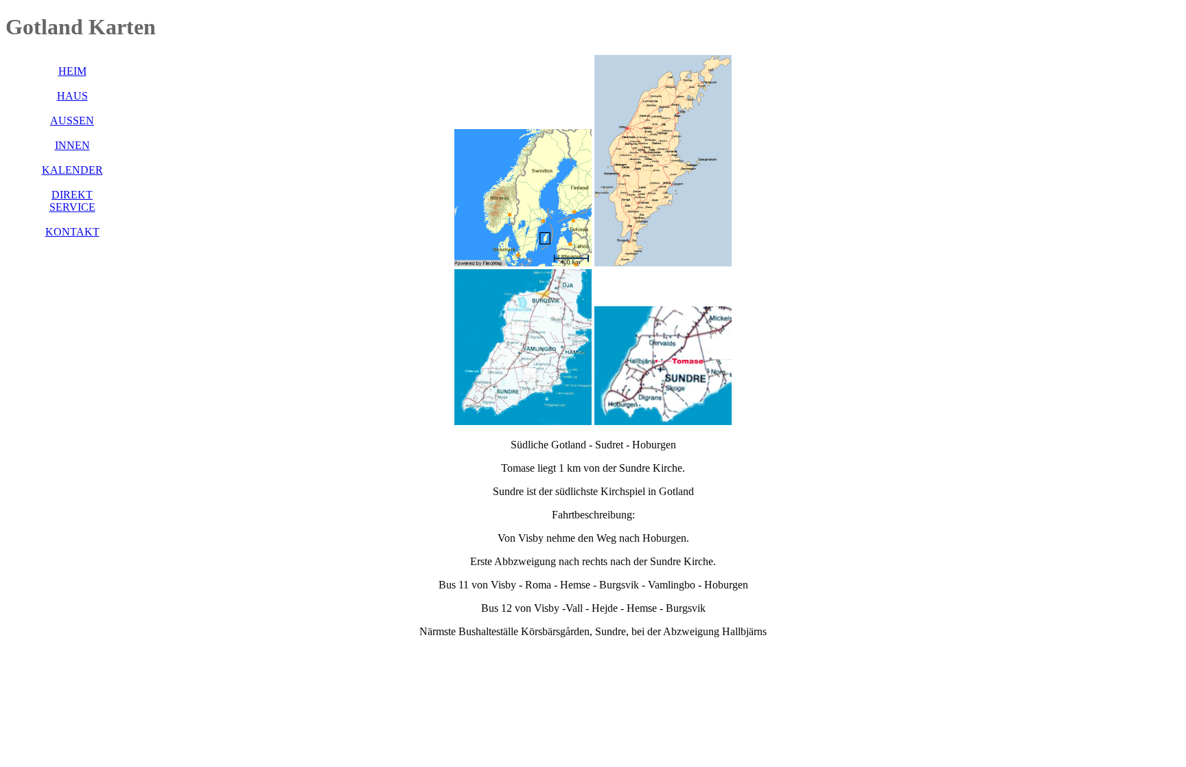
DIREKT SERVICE (72, 201)
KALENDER (72, 170)
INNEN (72, 145)
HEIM (72, 71)
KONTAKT (72, 232)
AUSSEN (72, 120)
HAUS (72, 96)
